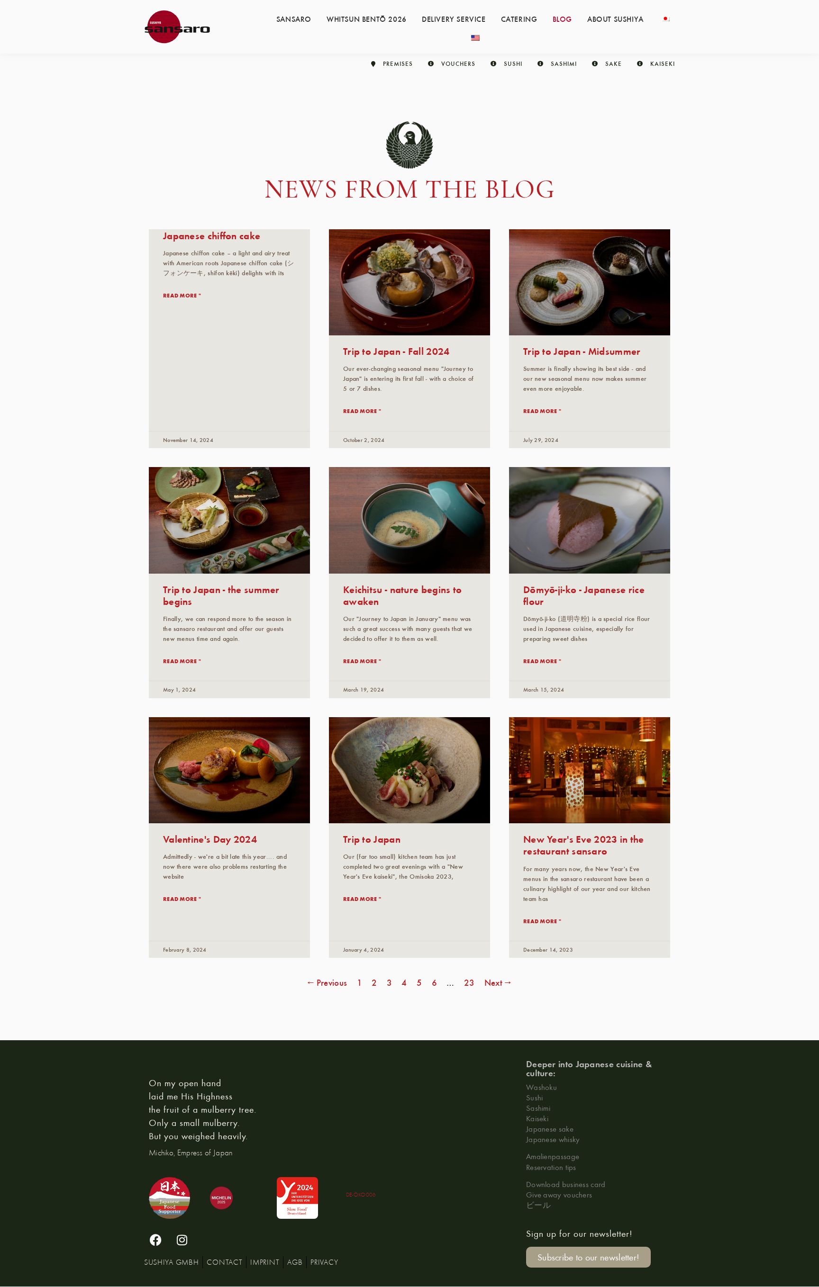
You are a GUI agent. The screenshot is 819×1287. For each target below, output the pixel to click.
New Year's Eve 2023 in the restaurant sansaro (583, 844)
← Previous (327, 982)
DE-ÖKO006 (361, 1194)
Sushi (534, 1097)
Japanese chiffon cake (211, 235)
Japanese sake (549, 1128)
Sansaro (293, 18)
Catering (519, 18)
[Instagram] (182, 1240)
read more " (182, 295)
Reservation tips (551, 1166)
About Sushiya (615, 18)
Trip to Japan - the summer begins (221, 595)
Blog (562, 18)
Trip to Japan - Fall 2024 (396, 351)
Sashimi (538, 1107)
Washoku (541, 1086)
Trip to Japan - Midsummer (582, 351)
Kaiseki (537, 1118)
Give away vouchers (559, 1194)
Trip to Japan (371, 839)
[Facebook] (156, 1240)
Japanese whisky (553, 1139)
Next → (497, 982)
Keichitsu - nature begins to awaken (402, 595)
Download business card (566, 1184)
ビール (538, 1204)
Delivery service (454, 18)
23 (469, 982)
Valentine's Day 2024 (210, 839)
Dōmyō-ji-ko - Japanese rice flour (584, 595)
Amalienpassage (552, 1156)
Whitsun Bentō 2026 (367, 18)
